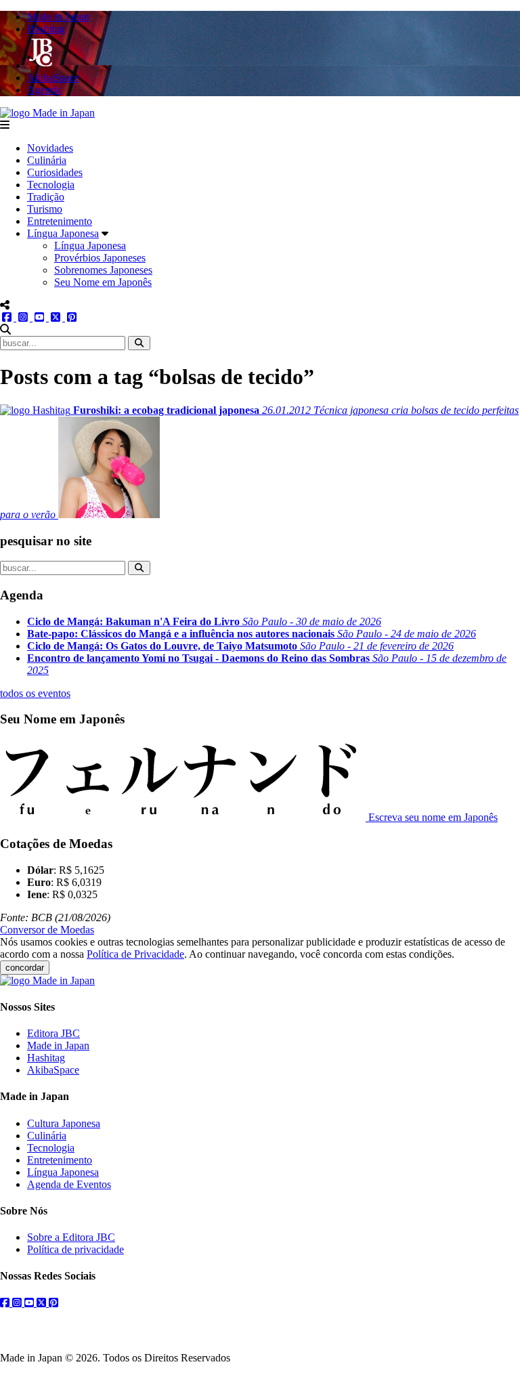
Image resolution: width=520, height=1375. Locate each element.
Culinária (46, 160)
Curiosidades (55, 172)
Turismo (44, 209)
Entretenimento (59, 221)
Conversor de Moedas (47, 929)
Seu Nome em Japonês (103, 282)
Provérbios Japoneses (100, 257)
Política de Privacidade (135, 954)
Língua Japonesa (63, 233)
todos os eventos (35, 693)
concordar (24, 967)
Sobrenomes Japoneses (103, 270)
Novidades (50, 148)
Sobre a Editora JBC (71, 1237)
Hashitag (46, 1057)
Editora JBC (53, 1033)
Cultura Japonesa (63, 1123)
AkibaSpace (53, 1070)
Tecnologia (50, 184)
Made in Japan (58, 1045)
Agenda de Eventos (69, 1184)
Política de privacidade (75, 1249)
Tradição (45, 197)
